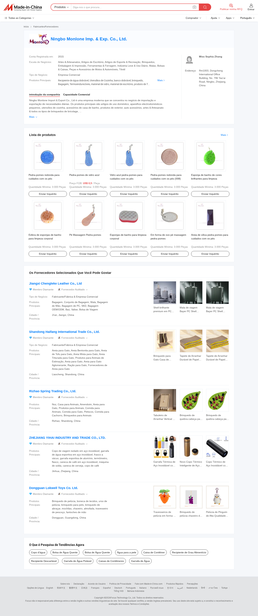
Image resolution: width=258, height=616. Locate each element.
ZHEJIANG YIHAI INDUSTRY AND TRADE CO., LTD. (67, 437)
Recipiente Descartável (44, 561)
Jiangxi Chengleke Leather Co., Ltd (55, 283)
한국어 (170, 587)
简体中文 (61, 587)
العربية (180, 587)
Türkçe (224, 587)
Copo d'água (38, 552)
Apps (228, 18)
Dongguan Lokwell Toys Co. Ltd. (53, 488)
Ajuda (214, 18)
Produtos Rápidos (174, 583)
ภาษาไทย (213, 587)
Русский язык (156, 587)
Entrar (251, 9)
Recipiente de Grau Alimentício (189, 552)
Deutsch (118, 587)
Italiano (143, 587)
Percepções (192, 583)
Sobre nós (65, 583)
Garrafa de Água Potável (77, 561)
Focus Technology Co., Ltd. (123, 597)
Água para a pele (126, 552)
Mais (160, 80)
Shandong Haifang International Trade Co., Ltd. (64, 332)
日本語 (84, 587)
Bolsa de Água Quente (65, 552)
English (49, 587)
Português (131, 587)
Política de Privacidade (120, 583)
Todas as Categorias (19, 18)
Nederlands (192, 587)
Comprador (192, 18)
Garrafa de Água (140, 561)
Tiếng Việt (119, 590)
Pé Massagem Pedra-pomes (85, 234)
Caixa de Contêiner (154, 552)
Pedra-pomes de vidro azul (84, 175)
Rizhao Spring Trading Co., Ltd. (52, 391)
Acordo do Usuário (97, 583)
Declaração (79, 583)
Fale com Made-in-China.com (149, 583)
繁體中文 (73, 587)
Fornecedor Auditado (74, 289)
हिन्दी (203, 587)
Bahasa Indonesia (135, 590)
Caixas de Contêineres (111, 561)
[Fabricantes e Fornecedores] (23, 7)
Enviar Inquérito (48, 194)
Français (95, 587)
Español (107, 587)
